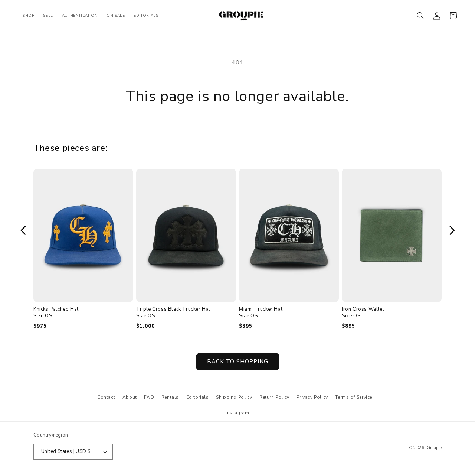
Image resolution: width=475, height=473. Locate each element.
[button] (420, 15)
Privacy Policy (312, 397)
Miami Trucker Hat (260, 309)
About (129, 397)
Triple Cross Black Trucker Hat (173, 309)
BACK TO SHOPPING (237, 361)
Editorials (197, 397)
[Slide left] (23, 230)
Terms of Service (353, 397)
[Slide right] (452, 230)
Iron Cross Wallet (363, 309)
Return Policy (274, 397)
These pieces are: (70, 148)
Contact (106, 397)
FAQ (149, 397)
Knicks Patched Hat (56, 309)
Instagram (237, 413)
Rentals (170, 397)
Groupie (434, 448)
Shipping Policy (234, 397)
